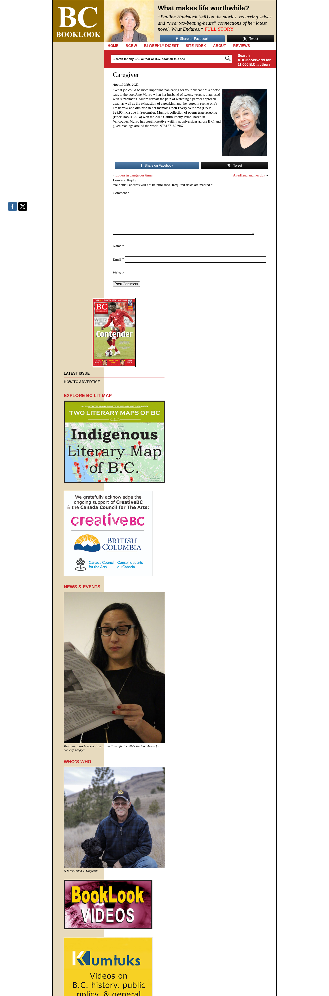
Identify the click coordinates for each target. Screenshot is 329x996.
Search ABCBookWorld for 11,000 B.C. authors (254, 60)
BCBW (131, 46)
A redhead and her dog (249, 175)
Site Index (196, 46)
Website (118, 273)
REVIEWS (241, 46)
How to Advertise (82, 382)
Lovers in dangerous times (134, 175)
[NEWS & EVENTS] (114, 742)
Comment (121, 193)
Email (118, 259)
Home (113, 46)
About (219, 46)
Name (118, 246)
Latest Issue (77, 373)
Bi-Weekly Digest (161, 46)
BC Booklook (78, 21)
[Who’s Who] (114, 867)
